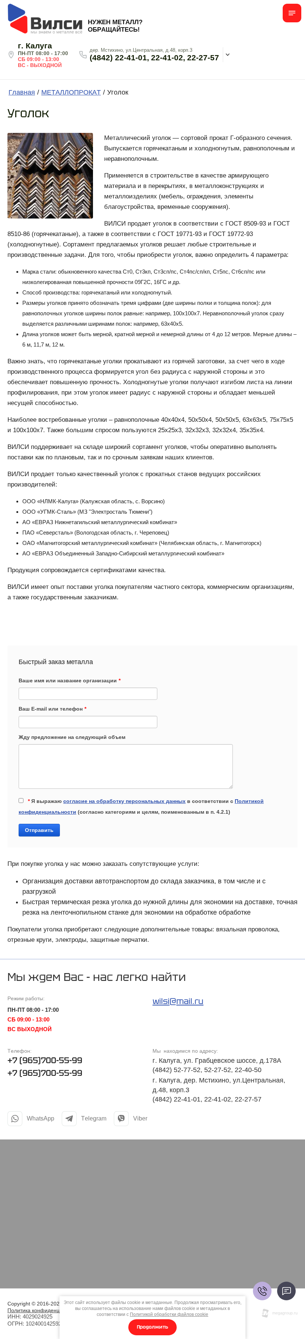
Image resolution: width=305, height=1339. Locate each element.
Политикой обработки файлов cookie (169, 1314)
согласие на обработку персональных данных (124, 801)
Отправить (39, 830)
